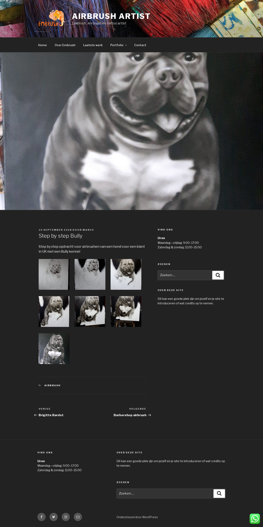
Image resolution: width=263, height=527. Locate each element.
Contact (140, 45)
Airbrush (52, 385)
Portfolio (116, 45)
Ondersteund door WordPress (137, 517)
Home (42, 45)
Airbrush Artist (111, 16)
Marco (88, 229)
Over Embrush (65, 45)
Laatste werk (93, 45)
